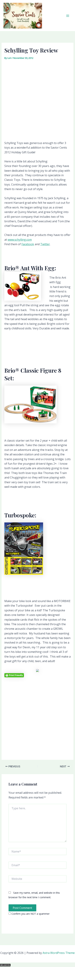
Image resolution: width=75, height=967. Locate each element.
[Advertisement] (37, 100)
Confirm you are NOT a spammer (30, 913)
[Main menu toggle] (68, 16)
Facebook (27, 244)
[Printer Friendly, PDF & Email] (14, 674)
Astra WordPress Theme (59, 953)
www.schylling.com (20, 240)
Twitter (45, 244)
